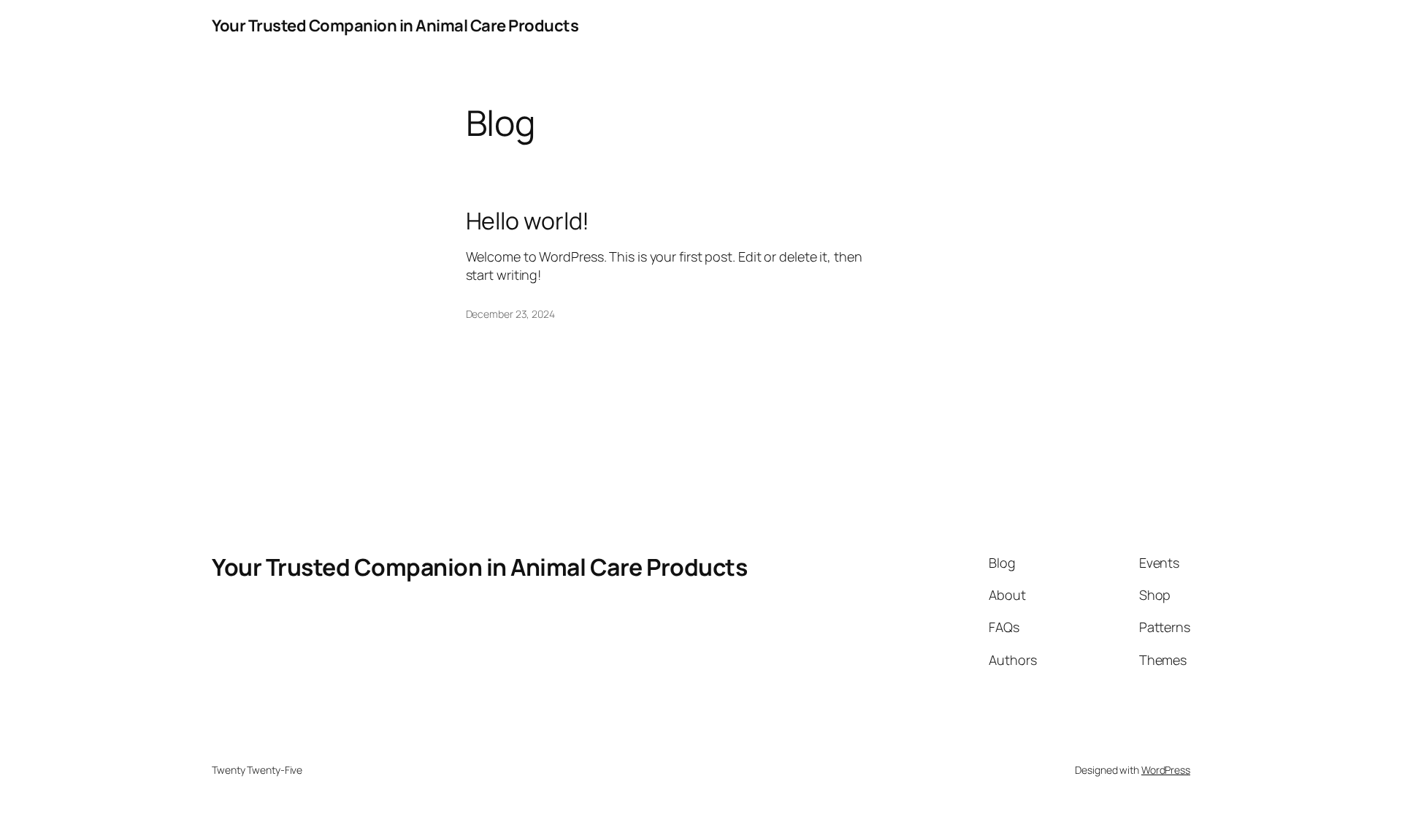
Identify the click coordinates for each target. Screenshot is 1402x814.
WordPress (1165, 770)
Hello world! (528, 221)
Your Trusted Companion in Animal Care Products (395, 26)
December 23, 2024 (510, 314)
